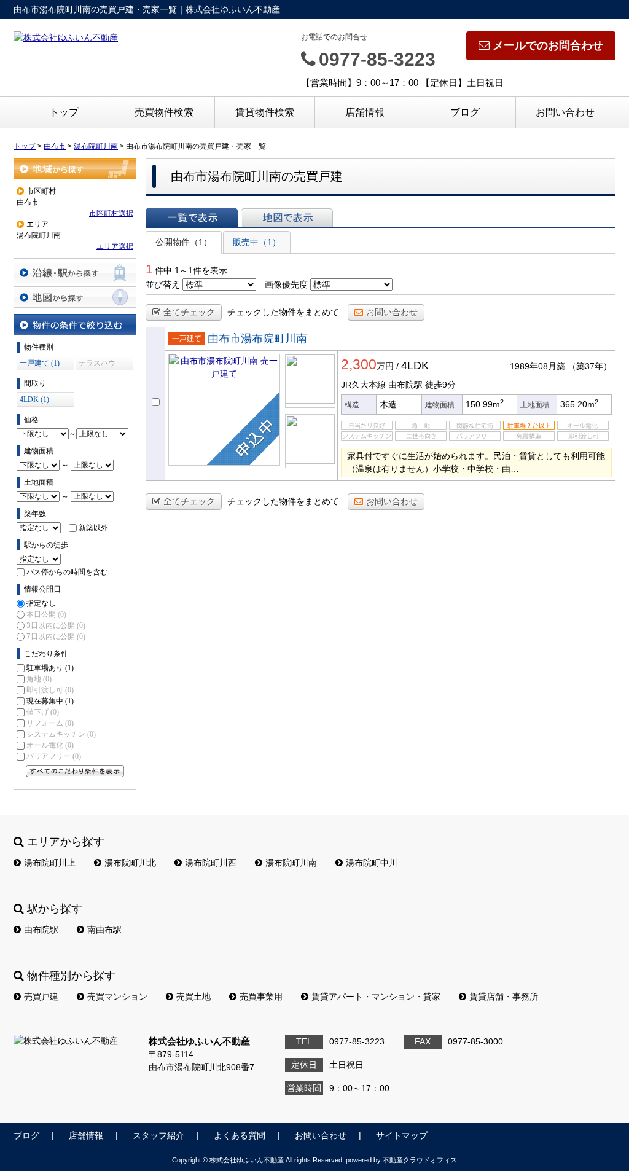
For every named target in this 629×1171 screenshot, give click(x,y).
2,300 (359, 364)
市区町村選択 (111, 213)
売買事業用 (261, 996)
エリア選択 (114, 246)
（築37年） (590, 366)
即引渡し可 (50, 690)
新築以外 (93, 527)
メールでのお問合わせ (548, 45)
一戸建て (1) (40, 363)
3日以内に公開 (55, 625)
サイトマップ (402, 1135)
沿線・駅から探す (75, 272)
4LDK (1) (34, 399)
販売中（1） (257, 242)
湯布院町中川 (371, 862)
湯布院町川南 (291, 862)
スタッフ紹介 (158, 1135)
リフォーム (50, 723)
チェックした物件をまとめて (283, 312)
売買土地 (193, 996)
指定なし (41, 603)
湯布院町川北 (130, 862)
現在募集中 (50, 701)
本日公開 (46, 614)
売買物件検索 (164, 112)
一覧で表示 (192, 217)
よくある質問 (239, 1135)
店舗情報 (365, 112)
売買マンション (117, 996)
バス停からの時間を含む (66, 572)
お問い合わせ (565, 112)
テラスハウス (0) (97, 364)
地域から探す (75, 168)
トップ (64, 112)
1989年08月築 (537, 366)
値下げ (42, 712)
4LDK (415, 365)
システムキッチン (61, 734)
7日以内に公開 (55, 636)
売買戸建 (41, 996)
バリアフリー (53, 756)
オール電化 (50, 745)
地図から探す (75, 297)
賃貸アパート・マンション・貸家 (375, 996)
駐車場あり (50, 668)
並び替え (163, 284)
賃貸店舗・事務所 (503, 996)
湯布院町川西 (210, 862)
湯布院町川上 (50, 862)
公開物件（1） (183, 242)
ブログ (465, 112)
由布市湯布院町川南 (257, 338)
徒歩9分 (440, 385)
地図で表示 (287, 217)
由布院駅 (41, 929)
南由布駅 (104, 929)
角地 (39, 679)
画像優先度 (286, 284)
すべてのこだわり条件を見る (75, 771)
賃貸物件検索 (264, 112)
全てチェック (189, 312)
